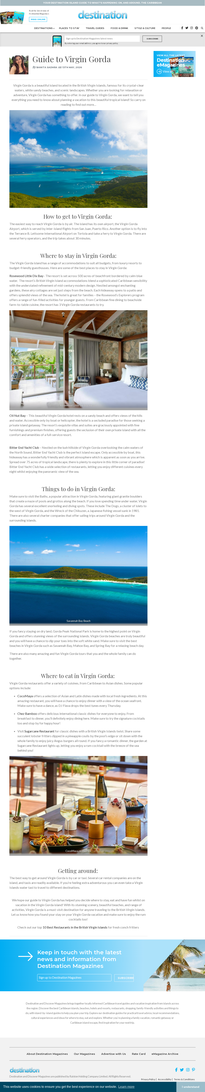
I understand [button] (190, 1086)
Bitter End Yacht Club (24, 447)
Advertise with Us (113, 1053)
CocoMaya (25, 696)
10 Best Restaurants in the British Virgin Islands (75, 927)
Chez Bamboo (27, 713)
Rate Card (139, 1053)
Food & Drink (119, 28)
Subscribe (152, 39)
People (166, 28)
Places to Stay (69, 28)
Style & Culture (145, 28)
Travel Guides (95, 28)
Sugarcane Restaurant (39, 731)
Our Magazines (84, 1053)
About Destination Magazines (47, 1053)
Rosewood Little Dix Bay (26, 276)
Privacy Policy (148, 1079)
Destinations (43, 28)
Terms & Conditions (184, 1079)
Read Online (38, 19)
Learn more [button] (126, 1086)
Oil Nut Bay (17, 415)
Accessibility (164, 1079)
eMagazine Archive (165, 1053)
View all (167, 71)
